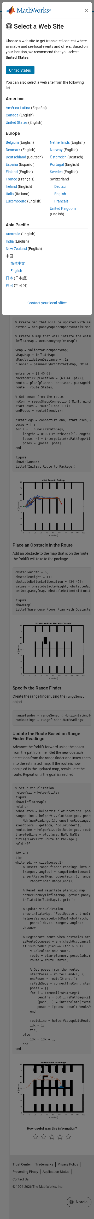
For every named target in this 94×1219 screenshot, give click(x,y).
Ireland (11, 186)
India (10, 241)
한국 (9, 285)
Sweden (56, 172)
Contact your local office (47, 303)
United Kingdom (63, 208)
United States (16, 122)
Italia (10, 194)
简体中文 (17, 263)
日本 (9, 278)
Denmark (13, 150)
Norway (56, 150)
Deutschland (16, 157)
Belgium (12, 142)
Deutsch (61, 186)
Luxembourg (16, 201)
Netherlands (60, 142)
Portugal (57, 164)
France (11, 179)
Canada (12, 115)
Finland (12, 172)
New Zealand (16, 249)
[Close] (86, 10)
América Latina (18, 108)
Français (61, 201)
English (60, 194)
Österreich (58, 157)
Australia (13, 234)
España (12, 164)
